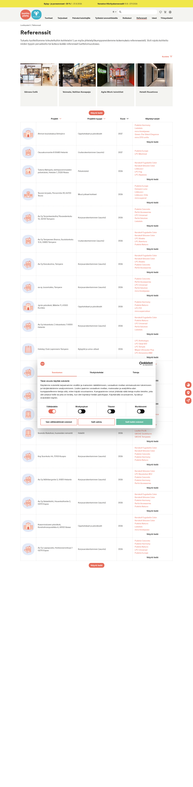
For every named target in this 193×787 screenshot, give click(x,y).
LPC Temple (140, 346)
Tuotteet (49, 18)
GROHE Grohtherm (143, 433)
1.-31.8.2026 (63, 3)
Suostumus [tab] (57, 372)
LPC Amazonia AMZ (144, 353)
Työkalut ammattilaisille (106, 18)
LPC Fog (138, 171)
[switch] (81, 411)
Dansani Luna (141, 189)
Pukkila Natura (141, 244)
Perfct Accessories (143, 212)
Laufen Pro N (140, 430)
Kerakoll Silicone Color (145, 165)
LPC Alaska (140, 238)
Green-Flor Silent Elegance (147, 134)
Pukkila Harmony (142, 125)
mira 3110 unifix (142, 137)
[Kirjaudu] (170, 12)
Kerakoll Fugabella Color (146, 162)
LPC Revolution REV (143, 474)
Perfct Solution (141, 218)
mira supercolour (142, 311)
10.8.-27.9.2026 (117, 3)
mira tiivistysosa (142, 131)
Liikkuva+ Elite (141, 195)
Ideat (154, 18)
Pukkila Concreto (142, 209)
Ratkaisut (127, 18)
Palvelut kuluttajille (81, 18)
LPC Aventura (141, 241)
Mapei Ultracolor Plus (144, 350)
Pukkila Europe (141, 151)
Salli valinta (96, 422)
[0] (165, 11)
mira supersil (141, 198)
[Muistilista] (160, 11)
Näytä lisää (152, 142)
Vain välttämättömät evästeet (59, 422)
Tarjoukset (62, 18)
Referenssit (142, 18)
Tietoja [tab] (136, 372)
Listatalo (138, 128)
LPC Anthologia (142, 340)
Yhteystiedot (167, 18)
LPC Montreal (141, 154)
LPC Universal (141, 215)
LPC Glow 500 (141, 343)
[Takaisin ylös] (189, 783)
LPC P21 (138, 308)
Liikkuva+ (139, 168)
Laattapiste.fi (25, 25)
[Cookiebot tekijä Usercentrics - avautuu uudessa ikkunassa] (141, 364)
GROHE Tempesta (142, 437)
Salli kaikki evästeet (134, 422)
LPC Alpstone (141, 175)
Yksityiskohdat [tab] (96, 372)
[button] (188, 400)
